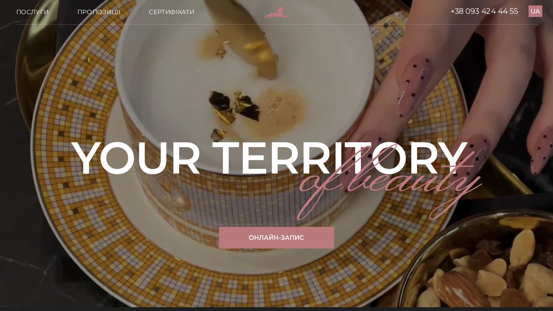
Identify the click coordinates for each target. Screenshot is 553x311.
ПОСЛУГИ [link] (32, 12)
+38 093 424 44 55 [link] (484, 11)
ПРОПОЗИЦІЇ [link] (98, 12)
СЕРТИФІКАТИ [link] (171, 12)
